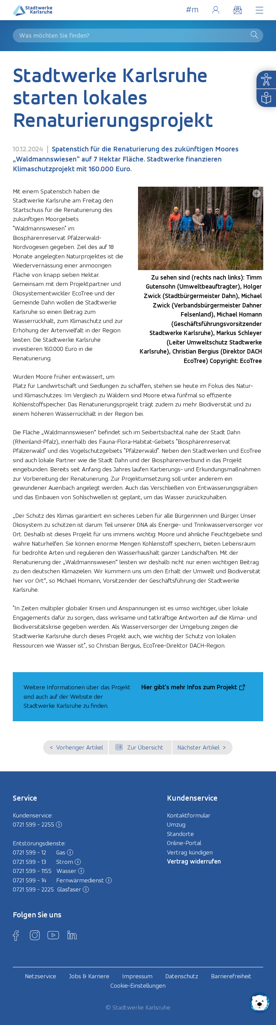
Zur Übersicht (145, 747)
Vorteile (192, 10)
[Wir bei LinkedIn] (72, 935)
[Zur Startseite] (33, 12)
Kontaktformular (188, 815)
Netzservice (40, 976)
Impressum (137, 976)
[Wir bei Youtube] (53, 935)
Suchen (256, 35)
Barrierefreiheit (231, 976)
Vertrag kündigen (190, 852)
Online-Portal (215, 10)
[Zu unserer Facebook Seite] (16, 935)
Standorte (180, 833)
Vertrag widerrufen (194, 861)
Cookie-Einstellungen (138, 985)
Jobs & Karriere (89, 976)
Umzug (176, 824)
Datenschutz (181, 976)
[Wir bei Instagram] (34, 935)
